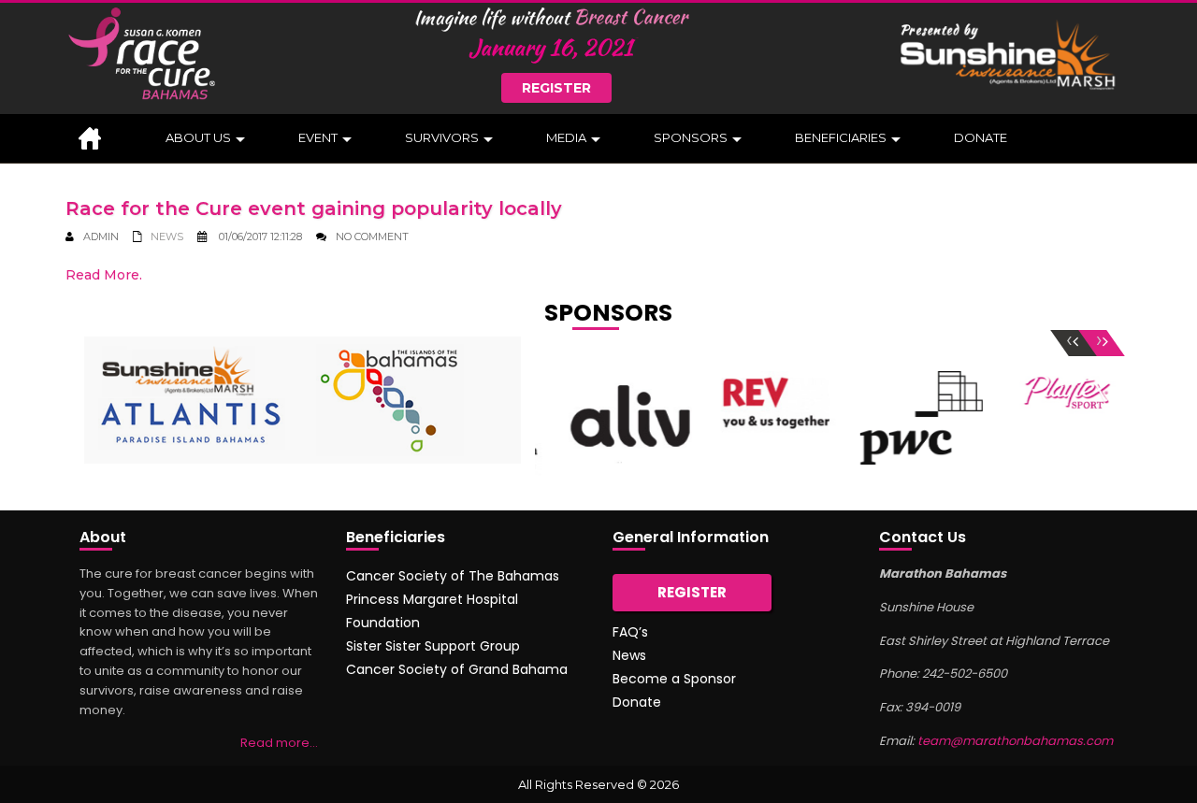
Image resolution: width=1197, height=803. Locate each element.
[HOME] (98, 138)
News (167, 236)
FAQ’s (630, 632)
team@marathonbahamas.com (1015, 741)
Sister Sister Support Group (433, 646)
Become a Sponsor (674, 678)
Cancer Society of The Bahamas (452, 575)
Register (556, 87)
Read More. (103, 274)
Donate (637, 702)
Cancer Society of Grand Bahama (457, 669)
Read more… (279, 743)
